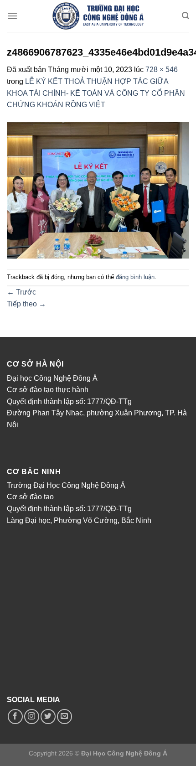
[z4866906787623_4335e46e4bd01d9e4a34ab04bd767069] (98, 189)
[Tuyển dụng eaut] (98, 16)
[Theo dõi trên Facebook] (15, 716)
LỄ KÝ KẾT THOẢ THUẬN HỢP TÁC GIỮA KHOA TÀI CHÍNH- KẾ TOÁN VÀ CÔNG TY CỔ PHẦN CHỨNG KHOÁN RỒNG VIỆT (96, 93)
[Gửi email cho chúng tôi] (64, 716)
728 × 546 (161, 69)
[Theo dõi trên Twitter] (48, 716)
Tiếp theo (26, 304)
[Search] (185, 16)
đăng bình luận (135, 277)
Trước (21, 292)
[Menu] (12, 16)
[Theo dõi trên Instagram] (31, 716)
